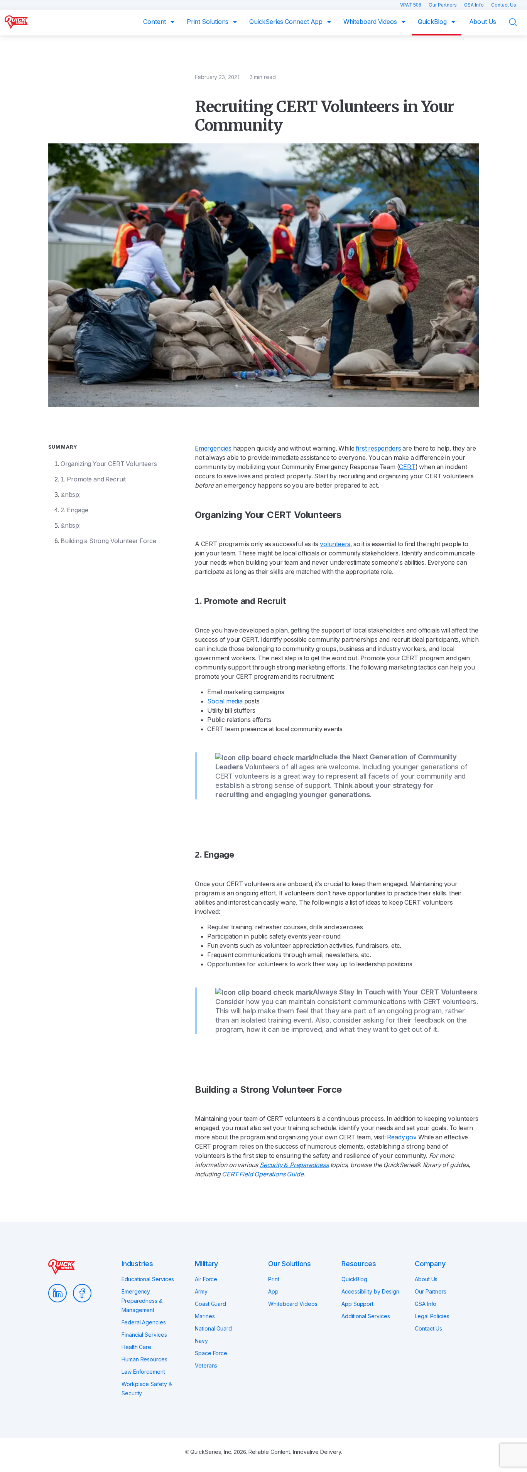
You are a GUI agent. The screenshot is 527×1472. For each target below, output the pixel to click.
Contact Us (503, 5)
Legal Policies (432, 1316)
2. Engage (74, 510)
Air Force (206, 1279)
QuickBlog (433, 22)
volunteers (335, 544)
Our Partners (443, 5)
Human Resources (144, 1359)
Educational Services (148, 1279)
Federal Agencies (144, 1322)
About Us (483, 22)
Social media (225, 701)
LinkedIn (57, 1293)
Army (201, 1292)
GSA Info (474, 5)
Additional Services (365, 1316)
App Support (357, 1304)
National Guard (213, 1329)
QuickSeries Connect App (286, 22)
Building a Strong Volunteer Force (108, 541)
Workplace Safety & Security (147, 1388)
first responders (378, 448)
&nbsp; (71, 494)
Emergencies (213, 448)
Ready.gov (401, 1137)
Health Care (136, 1347)
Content (155, 22)
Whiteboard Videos (371, 22)
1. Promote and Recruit (93, 479)
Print (273, 1279)
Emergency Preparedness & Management (142, 1301)
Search (517, 22)
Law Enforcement (143, 1372)
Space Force (211, 1353)
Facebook (82, 1293)
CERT (407, 467)
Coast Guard (210, 1304)
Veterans (206, 1366)
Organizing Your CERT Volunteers (109, 464)
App (273, 1292)
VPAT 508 (411, 5)
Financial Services (144, 1335)
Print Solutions (208, 22)
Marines (205, 1316)
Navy (201, 1341)
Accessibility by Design (370, 1292)
